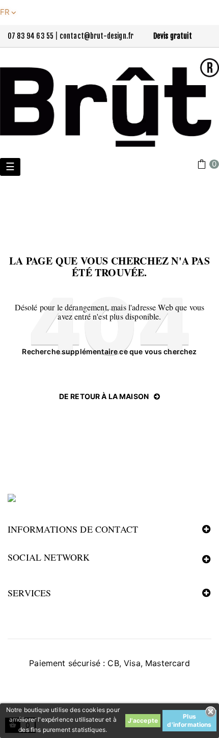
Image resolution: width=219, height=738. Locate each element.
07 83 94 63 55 (30, 36)
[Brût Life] (109, 102)
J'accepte (143, 720)
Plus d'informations (189, 720)
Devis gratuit (172, 36)
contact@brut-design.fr (97, 36)
